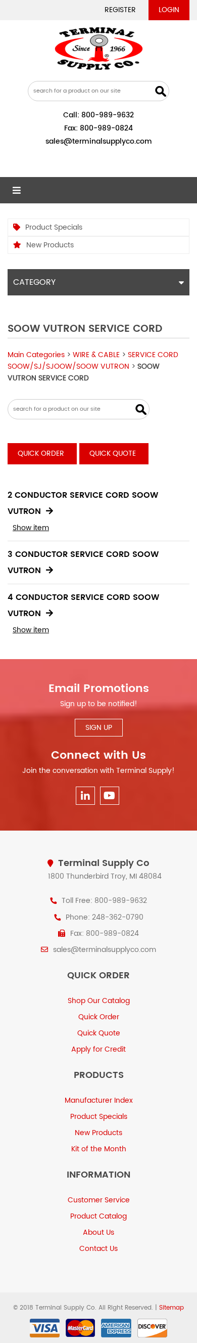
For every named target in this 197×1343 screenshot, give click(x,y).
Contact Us (98, 1248)
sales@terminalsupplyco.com (98, 141)
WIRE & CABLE (96, 355)
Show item (31, 528)
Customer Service (99, 1200)
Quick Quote (112, 453)
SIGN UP (98, 727)
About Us (98, 1232)
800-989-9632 (107, 115)
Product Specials (53, 227)
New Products (50, 245)
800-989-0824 (106, 128)
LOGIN (169, 10)
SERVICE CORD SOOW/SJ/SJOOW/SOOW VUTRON (93, 360)
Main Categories (36, 355)
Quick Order (41, 453)
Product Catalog (98, 1216)
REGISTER (120, 10)
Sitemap (171, 1308)
